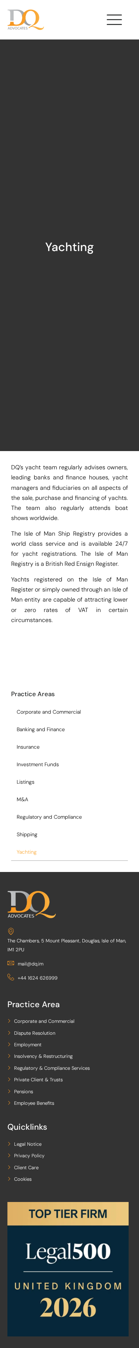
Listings (25, 781)
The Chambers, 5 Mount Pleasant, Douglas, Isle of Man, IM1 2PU (66, 945)
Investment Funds (38, 764)
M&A (22, 799)
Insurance (28, 746)
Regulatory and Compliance (49, 816)
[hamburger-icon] (113, 21)
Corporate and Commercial (49, 711)
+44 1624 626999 (37, 978)
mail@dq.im (30, 964)
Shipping (27, 834)
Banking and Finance (41, 729)
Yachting (27, 852)
